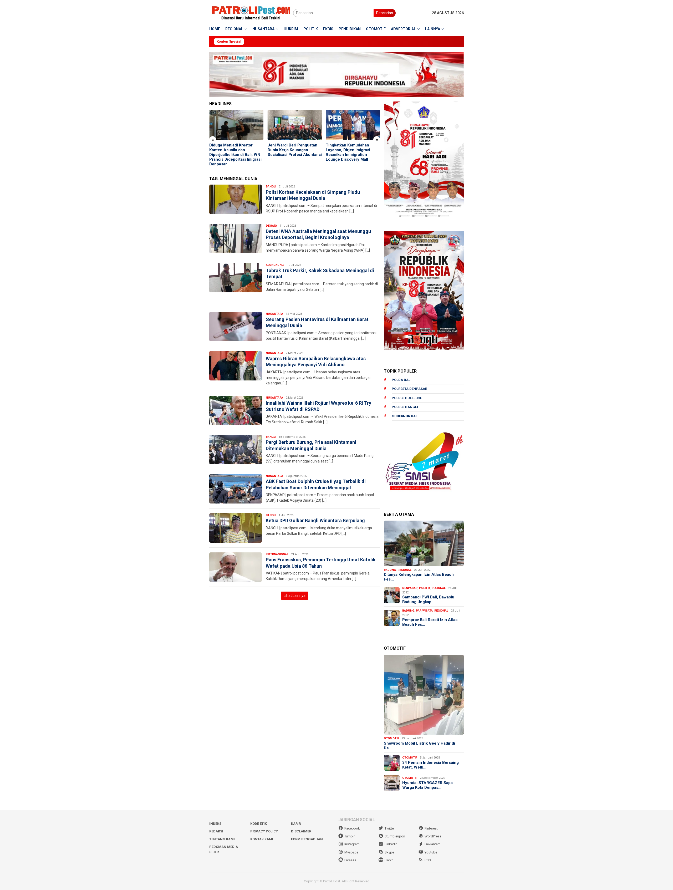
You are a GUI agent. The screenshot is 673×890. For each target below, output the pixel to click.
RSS (428, 860)
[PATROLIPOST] (251, 13)
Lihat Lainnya (294, 595)
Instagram (352, 844)
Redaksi (216, 831)
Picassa (350, 860)
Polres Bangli (405, 407)
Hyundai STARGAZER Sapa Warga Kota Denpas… (427, 785)
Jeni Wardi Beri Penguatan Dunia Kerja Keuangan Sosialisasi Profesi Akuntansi (236, 150)
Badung (390, 570)
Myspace (351, 852)
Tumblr (349, 836)
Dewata (271, 225)
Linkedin (391, 844)
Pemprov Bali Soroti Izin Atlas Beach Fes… (429, 622)
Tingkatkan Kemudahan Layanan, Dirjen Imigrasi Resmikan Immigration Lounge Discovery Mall (290, 152)
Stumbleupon (395, 836)
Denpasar (409, 588)
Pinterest (431, 828)
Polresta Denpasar (409, 389)
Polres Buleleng (407, 398)
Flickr (389, 860)
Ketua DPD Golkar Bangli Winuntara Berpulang (315, 520)
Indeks (215, 824)
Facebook (352, 828)
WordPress (433, 836)
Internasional (277, 554)
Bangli (271, 186)
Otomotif (391, 738)
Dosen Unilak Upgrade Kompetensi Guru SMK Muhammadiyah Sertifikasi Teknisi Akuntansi (350, 152)
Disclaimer (301, 831)
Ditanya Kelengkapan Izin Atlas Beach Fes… (419, 577)
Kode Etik (258, 824)
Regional (404, 570)
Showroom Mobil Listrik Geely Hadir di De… (419, 745)
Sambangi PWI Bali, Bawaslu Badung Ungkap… (428, 599)
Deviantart (432, 844)
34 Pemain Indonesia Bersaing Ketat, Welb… (430, 765)
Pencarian (384, 13)
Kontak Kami (261, 839)
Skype (389, 852)
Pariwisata (424, 610)
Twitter (390, 828)
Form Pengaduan (307, 839)
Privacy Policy (264, 831)
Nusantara (274, 314)
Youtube (431, 852)
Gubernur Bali (405, 416)
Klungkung (275, 265)
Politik (424, 588)
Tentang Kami (222, 839)
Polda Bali (401, 380)
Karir (296, 824)
